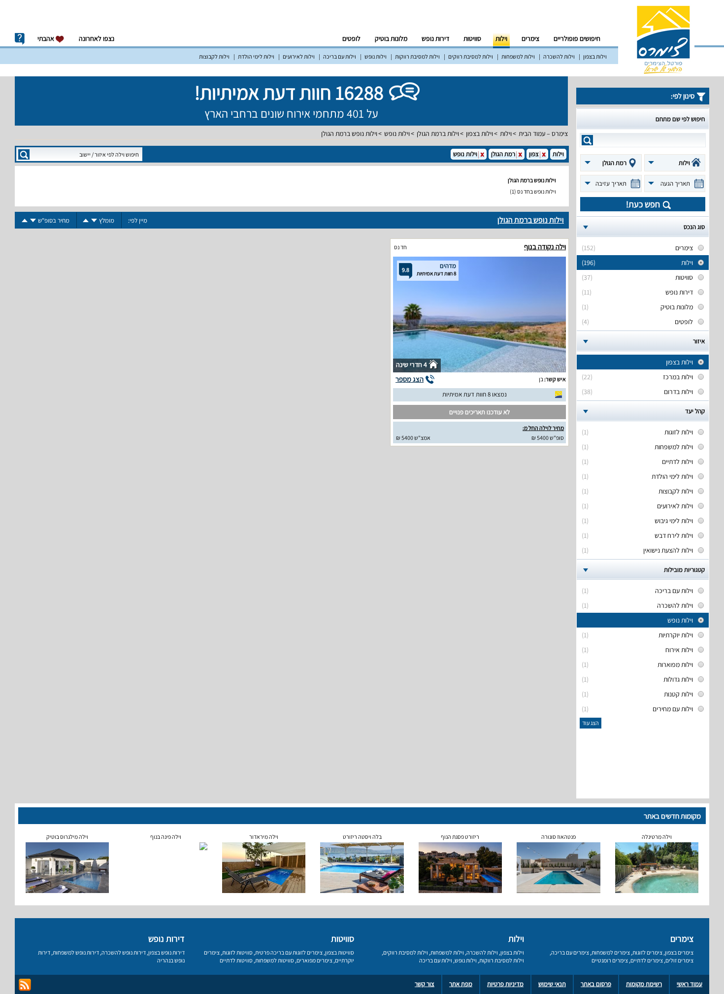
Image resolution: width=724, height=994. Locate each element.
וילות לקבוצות (214, 56)
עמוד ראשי (689, 984)
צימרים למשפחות (611, 952)
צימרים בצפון (679, 952)
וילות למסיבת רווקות (417, 56)
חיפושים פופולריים (577, 38)
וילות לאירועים (299, 56)
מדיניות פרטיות (505, 984)
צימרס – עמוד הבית (543, 133)
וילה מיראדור (263, 836)
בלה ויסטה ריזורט (362, 836)
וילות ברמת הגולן (438, 133)
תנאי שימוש (552, 984)
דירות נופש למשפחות (76, 952)
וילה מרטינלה (657, 836)
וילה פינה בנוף (165, 836)
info (20, 39)
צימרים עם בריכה (570, 952)
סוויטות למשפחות (274, 960)
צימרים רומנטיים (610, 960)
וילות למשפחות (518, 56)
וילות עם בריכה (339, 56)
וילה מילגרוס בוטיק (67, 836)
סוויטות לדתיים (236, 960)
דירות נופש (435, 38)
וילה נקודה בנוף (545, 246)
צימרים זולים (679, 960)
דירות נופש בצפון (166, 952)
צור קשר (424, 984)
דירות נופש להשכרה (123, 952)
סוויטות (472, 38)
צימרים (530, 38)
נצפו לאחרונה (96, 38)
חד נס (400, 247)
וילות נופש (375, 56)
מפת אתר (460, 984)
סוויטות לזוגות (237, 952)
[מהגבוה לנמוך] (94, 220)
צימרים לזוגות (647, 952)
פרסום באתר (596, 984)
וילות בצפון (595, 56)
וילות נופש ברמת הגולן (349, 133)
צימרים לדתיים (646, 960)
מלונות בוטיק (391, 38)
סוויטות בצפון (339, 952)
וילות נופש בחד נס (536, 191)
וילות (501, 38)
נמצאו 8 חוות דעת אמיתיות (474, 394)
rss (25, 985)
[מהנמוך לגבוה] (86, 220)
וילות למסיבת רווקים (470, 56)
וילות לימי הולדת (256, 56)
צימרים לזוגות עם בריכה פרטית (289, 952)
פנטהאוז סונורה (558, 836)
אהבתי (46, 38)
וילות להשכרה (559, 56)
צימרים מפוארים (314, 960)
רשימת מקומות (644, 984)
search (587, 140)
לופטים (351, 38)
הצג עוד (590, 723)
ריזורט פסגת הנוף (460, 836)
